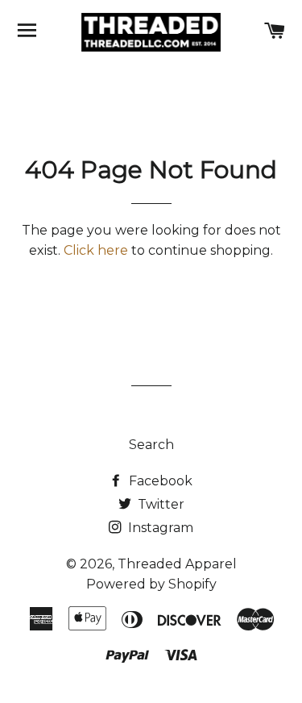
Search (151, 444)
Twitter (159, 504)
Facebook (159, 481)
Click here (96, 250)
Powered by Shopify (151, 584)
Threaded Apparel (177, 564)
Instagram (159, 527)
